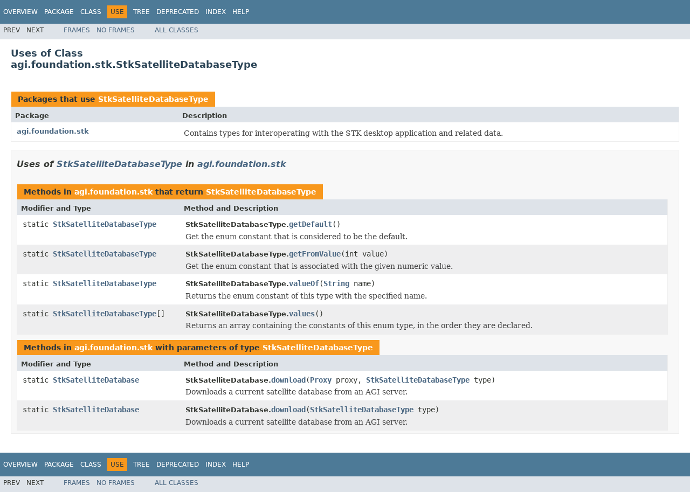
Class (90, 12)
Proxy (321, 380)
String (336, 283)
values (302, 313)
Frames (77, 30)
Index (215, 12)
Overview (20, 12)
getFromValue (315, 254)
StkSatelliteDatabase (96, 380)
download (288, 380)
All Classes (176, 30)
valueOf (304, 283)
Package (59, 12)
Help (240, 12)
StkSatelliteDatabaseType (153, 99)
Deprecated (177, 12)
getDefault (310, 224)
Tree (141, 12)
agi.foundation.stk (53, 131)
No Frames (115, 30)
